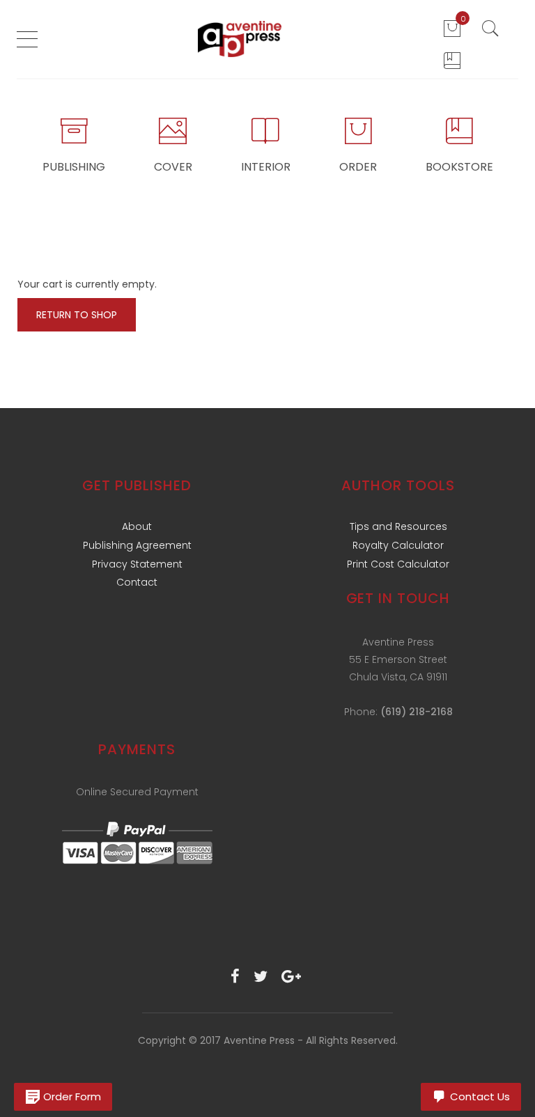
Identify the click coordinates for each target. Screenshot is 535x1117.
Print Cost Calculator (398, 564)
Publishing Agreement (137, 545)
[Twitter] (261, 976)
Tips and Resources (398, 526)
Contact (136, 582)
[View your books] (452, 60)
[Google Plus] (291, 976)
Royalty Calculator (398, 545)
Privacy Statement (137, 564)
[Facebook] (235, 976)
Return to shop (76, 315)
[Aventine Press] (239, 39)
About (137, 526)
